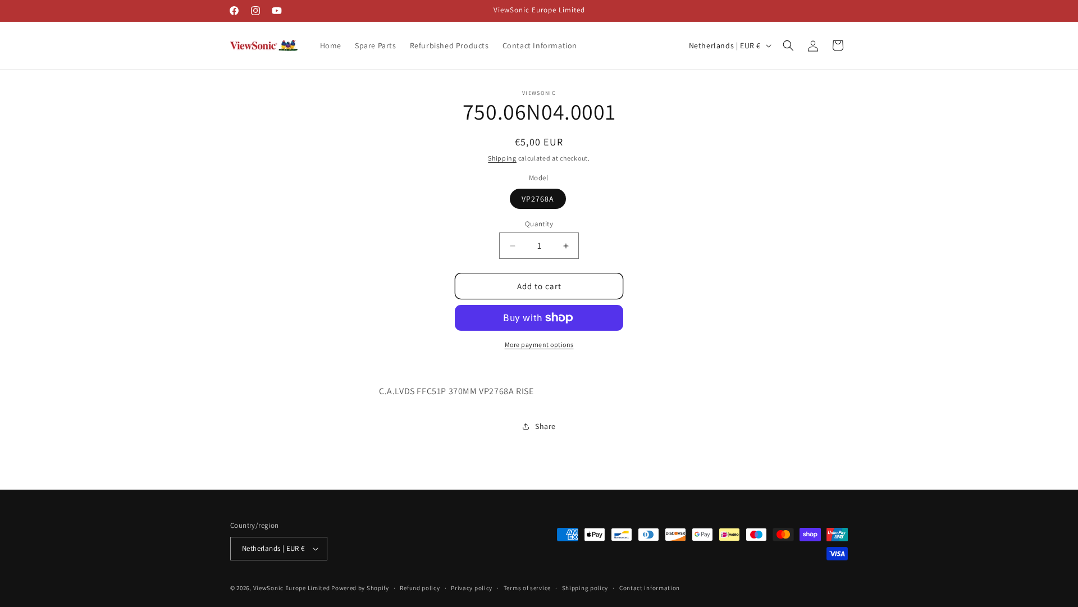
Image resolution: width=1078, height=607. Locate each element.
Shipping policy (585, 588)
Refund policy (420, 588)
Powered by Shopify (360, 588)
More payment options (539, 344)
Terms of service (527, 588)
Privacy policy (471, 588)
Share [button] (545, 426)
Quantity (539, 224)
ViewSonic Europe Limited (291, 588)
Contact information (649, 588)
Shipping (502, 158)
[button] (788, 45)
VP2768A (538, 199)
